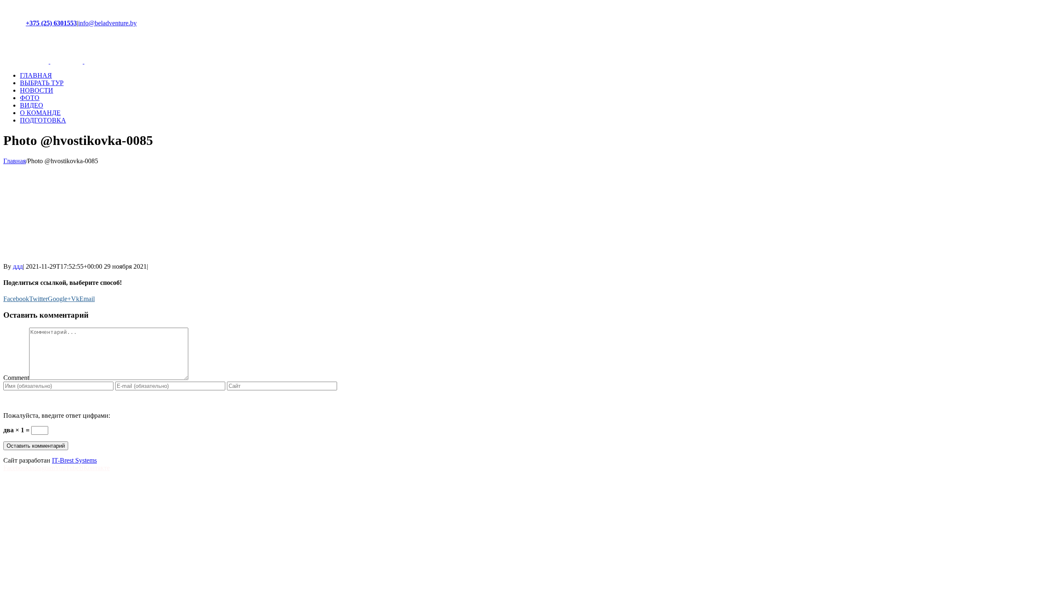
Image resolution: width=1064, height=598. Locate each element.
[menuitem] (540, 75)
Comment (16, 377)
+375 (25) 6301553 (51, 23)
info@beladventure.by (107, 23)
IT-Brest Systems (74, 460)
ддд (18, 266)
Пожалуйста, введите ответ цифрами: (56, 415)
